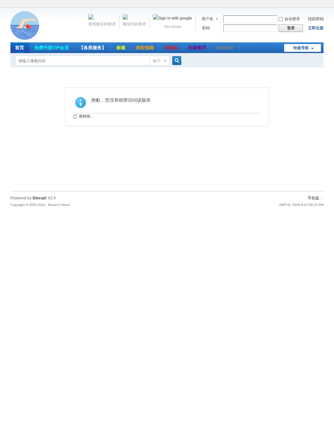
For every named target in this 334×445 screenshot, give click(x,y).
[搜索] (176, 61)
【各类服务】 (92, 47)
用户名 (207, 19)
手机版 (313, 198)
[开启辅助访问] (322, 4)
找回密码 (316, 19)
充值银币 (197, 47)
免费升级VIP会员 (51, 47)
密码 (206, 28)
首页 (19, 47)
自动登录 (292, 19)
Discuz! (40, 198)
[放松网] (24, 38)
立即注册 (316, 28)
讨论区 (171, 47)
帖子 (157, 61)
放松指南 (145, 47)
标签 (121, 47)
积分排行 (225, 47)
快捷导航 (301, 48)
